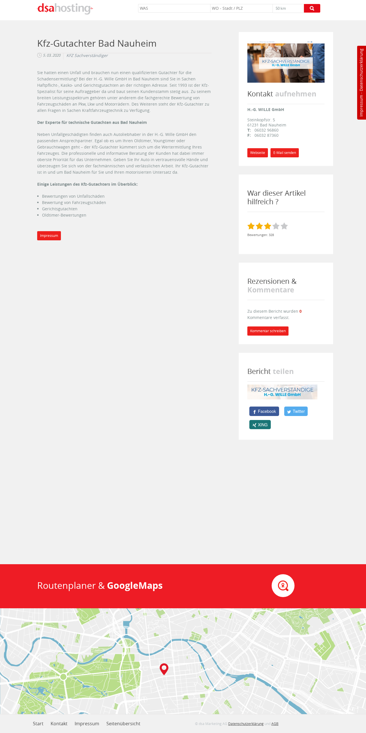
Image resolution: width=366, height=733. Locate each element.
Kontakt (59, 723)
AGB (275, 723)
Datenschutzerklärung (361, 70)
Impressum (361, 106)
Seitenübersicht (123, 723)
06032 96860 (266, 130)
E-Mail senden (284, 152)
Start (38, 723)
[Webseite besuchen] (286, 61)
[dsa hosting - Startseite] (65, 9)
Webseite (257, 152)
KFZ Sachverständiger (87, 55)
